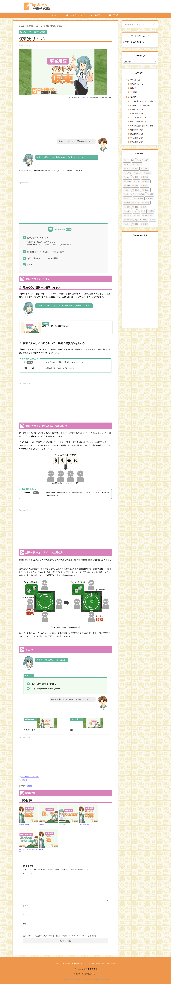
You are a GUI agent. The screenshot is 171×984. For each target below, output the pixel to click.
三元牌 (138, 173)
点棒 (128, 207)
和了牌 (145, 177)
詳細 (29, 362)
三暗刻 (148, 173)
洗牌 (128, 203)
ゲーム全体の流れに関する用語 (141, 101)
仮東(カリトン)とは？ (37, 237)
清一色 (147, 203)
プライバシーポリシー (96, 963)
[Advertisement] (65, 119)
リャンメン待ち (132, 169)
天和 (128, 186)
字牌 (136, 186)
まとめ (30, 265)
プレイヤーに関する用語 (30, 777)
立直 (144, 207)
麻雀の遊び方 (134, 80)
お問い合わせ (116, 15)
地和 (138, 181)
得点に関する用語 (136, 142)
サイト (25, 924)
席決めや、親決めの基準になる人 (41, 242)
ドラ (128, 164)
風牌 (136, 224)
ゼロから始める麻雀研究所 (85, 969)
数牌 (143, 194)
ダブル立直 (144, 160)
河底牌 (150, 198)
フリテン (138, 164)
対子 (128, 190)
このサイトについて (76, 15)
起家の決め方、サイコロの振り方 (43, 258)
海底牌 (137, 203)
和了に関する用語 (136, 134)
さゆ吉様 (85, 97)
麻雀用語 (132, 97)
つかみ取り (63, 824)
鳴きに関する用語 (136, 130)
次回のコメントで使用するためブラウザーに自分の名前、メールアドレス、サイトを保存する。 (60, 936)
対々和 (145, 186)
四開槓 (128, 181)
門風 (153, 220)
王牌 (136, 207)
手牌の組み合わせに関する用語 (141, 126)
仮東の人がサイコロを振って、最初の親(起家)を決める (50, 245)
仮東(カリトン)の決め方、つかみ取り (45, 252)
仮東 (23, 780)
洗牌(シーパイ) (84, 824)
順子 (128, 224)
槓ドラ (128, 198)
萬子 (138, 215)
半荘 (136, 177)
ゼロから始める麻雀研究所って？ (74, 963)
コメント (27, 874)
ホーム (56, 15)
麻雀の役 (133, 88)
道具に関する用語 (136, 113)
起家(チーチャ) (24, 824)
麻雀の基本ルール (136, 84)
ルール (145, 169)
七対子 (128, 173)
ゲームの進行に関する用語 (140, 122)
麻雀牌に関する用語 (137, 109)
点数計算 (133, 92)
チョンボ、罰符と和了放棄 (28, 851)
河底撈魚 (139, 198)
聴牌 (152, 211)
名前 (26, 906)
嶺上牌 (147, 190)
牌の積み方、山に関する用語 (140, 105)
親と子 (41, 824)
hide (68, 229)
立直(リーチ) (131, 211)
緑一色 (143, 211)
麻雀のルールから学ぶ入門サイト (85, 974)
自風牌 (128, 215)
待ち (134, 194)
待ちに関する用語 (136, 138)
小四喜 (137, 190)
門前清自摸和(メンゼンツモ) (136, 220)
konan (29, 786)
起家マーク (149, 215)
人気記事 (96, 15)
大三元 (147, 181)
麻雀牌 (145, 224)
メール (26, 915)
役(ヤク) (42, 849)
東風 (151, 194)
